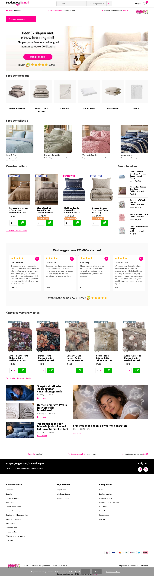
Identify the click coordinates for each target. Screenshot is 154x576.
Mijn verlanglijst (63, 498)
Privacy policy (11, 532)
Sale (101, 490)
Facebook (140, 469)
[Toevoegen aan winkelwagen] (22, 223)
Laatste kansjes (105, 494)
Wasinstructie (11, 528)
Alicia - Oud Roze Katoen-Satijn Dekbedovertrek (132, 358)
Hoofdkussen (89, 108)
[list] (77, 273)
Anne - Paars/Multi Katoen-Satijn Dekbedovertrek (18, 358)
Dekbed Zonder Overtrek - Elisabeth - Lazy (72, 210)
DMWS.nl (63, 566)
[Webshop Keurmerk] (142, 11)
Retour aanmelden (13, 507)
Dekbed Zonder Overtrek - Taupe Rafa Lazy (100, 210)
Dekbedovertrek (17, 108)
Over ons (9, 490)
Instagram (145, 469)
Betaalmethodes (12, 498)
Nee (96, 572)
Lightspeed (45, 566)
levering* (15, 10)
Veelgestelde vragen (14, 511)
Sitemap (9, 540)
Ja (85, 572)
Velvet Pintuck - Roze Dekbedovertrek (139, 215)
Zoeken (109, 3)
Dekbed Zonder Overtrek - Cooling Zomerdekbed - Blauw (138, 175)
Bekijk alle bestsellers (16, 230)
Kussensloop (113, 108)
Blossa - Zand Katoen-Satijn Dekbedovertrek (104, 358)
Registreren (61, 490)
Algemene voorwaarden (15, 536)
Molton (136, 108)
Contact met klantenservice (17, 515)
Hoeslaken (65, 108)
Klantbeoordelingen (13, 519)
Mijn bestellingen (63, 494)
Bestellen (9, 494)
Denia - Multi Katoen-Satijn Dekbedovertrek (46, 358)
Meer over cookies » (113, 572)
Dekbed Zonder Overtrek (41, 110)
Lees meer (42, 398)
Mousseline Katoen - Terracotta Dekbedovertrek (18, 210)
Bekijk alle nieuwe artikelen (19, 378)
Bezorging (10, 502)
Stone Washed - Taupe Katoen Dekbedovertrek (45, 210)
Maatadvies (10, 523)
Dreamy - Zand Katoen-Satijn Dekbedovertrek (75, 358)
